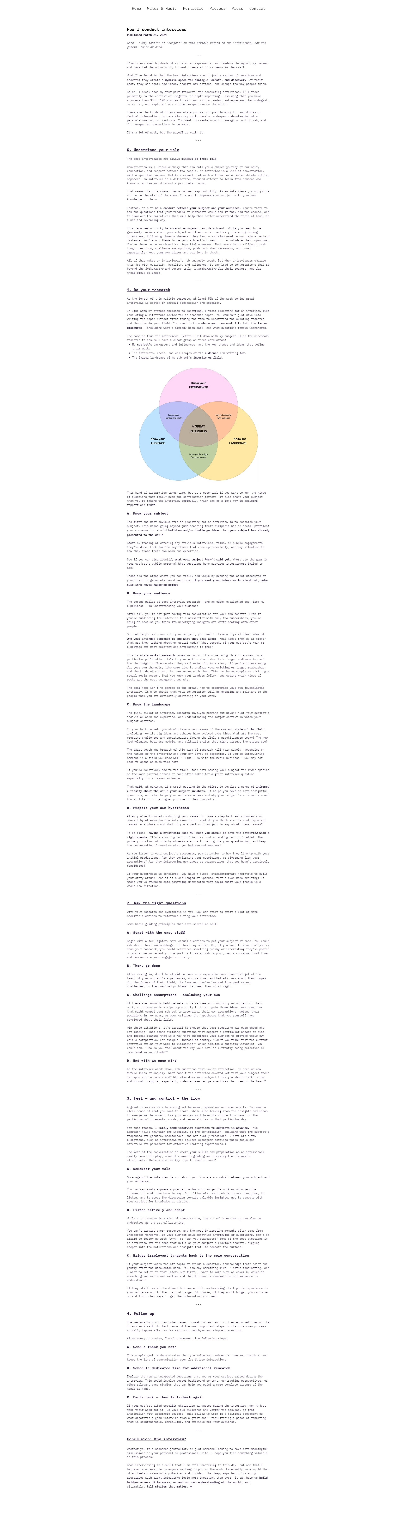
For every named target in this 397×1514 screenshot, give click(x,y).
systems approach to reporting (177, 311)
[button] (218, 8)
